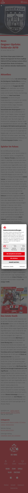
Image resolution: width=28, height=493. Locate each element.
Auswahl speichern (14, 262)
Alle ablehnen (14, 258)
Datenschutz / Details (8, 266)
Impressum (22, 266)
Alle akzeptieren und (14, 254)
